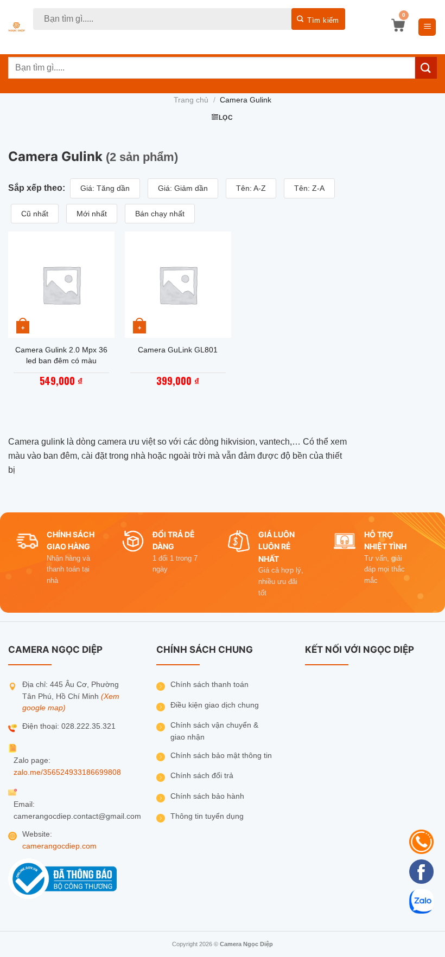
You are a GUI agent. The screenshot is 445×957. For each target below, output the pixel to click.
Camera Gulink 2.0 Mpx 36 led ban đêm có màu (61, 355)
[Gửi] (318, 19)
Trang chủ (191, 100)
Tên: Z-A (309, 188)
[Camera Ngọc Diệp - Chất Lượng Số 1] (16, 27)
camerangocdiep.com (59, 846)
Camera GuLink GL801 (178, 349)
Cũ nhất (34, 213)
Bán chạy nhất (160, 213)
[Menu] (427, 27)
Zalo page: (32, 760)
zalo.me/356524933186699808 (67, 772)
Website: (37, 834)
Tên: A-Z (251, 188)
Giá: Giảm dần (183, 188)
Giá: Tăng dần (105, 188)
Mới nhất (92, 213)
